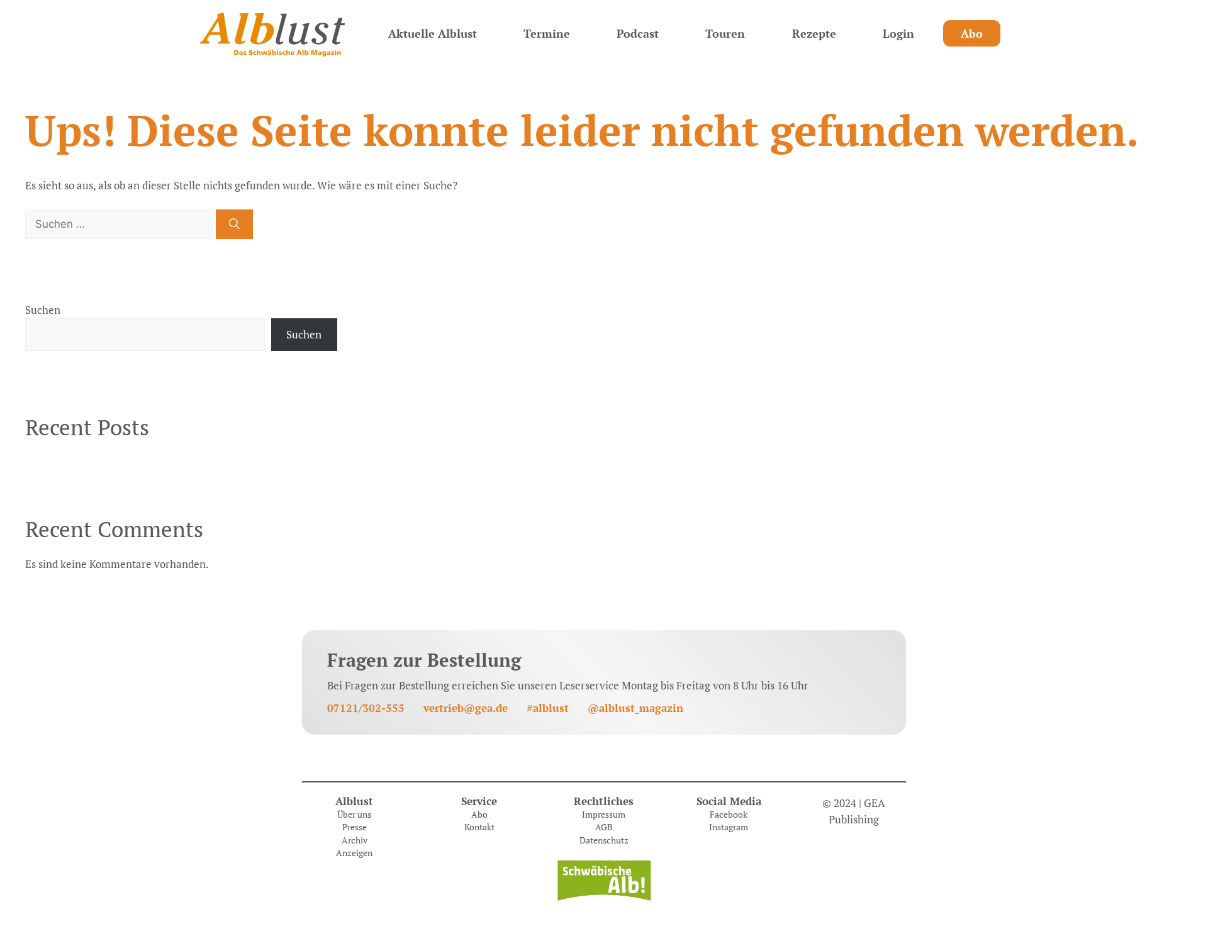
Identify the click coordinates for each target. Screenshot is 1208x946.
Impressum (603, 814)
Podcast (638, 33)
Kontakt (479, 827)
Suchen (42, 310)
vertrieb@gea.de (465, 708)
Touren (725, 33)
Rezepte (814, 33)
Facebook (728, 814)
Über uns (354, 814)
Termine (546, 33)
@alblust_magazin (635, 708)
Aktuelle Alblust (432, 33)
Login (898, 33)
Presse (354, 827)
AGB (604, 827)
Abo (972, 33)
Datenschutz (604, 840)
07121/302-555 (366, 708)
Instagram (728, 827)
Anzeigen (354, 853)
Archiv (354, 840)
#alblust (548, 708)
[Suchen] (234, 224)
